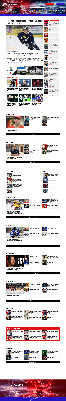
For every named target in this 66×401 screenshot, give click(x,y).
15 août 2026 (49, 338)
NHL (16, 62)
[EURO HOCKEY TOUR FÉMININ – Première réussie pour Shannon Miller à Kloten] (9, 337)
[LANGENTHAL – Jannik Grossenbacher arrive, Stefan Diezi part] (44, 206)
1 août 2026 (14, 187)
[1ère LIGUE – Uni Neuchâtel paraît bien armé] (44, 229)
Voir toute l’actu (51, 95)
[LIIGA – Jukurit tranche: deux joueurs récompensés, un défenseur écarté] (26, 352)
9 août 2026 (8, 243)
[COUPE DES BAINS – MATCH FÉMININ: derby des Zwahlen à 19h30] (44, 262)
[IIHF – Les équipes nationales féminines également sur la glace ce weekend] (26, 262)
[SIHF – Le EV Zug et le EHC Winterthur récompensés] (26, 285)
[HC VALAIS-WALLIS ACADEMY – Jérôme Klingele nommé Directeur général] (26, 290)
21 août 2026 (31, 152)
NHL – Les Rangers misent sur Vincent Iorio (37, 104)
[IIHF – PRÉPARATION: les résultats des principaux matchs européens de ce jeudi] (46, 52)
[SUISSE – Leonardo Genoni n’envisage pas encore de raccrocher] (44, 337)
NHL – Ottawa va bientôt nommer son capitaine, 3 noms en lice (37, 89)
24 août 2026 (49, 286)
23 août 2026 (49, 258)
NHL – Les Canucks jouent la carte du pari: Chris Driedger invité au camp (12, 89)
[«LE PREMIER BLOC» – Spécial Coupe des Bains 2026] (44, 312)
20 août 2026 (14, 338)
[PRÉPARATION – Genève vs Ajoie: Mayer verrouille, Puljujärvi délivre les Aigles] (46, 40)
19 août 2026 (31, 318)
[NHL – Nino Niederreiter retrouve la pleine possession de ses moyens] (9, 175)
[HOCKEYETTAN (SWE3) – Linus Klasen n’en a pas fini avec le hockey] (8, 357)
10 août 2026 (8, 214)
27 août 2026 (50, 75)
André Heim (9, 62)
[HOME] (2, 15)
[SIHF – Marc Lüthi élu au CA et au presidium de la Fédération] (46, 69)
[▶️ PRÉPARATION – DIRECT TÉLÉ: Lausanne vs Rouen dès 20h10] (26, 312)
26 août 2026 (49, 353)
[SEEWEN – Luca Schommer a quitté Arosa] (26, 206)
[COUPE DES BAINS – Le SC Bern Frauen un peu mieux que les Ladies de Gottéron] (44, 257)
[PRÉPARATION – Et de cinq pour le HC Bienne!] (46, 35)
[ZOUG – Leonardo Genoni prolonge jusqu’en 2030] (46, 74)
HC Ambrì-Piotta (13, 62)
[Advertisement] (51, 102)
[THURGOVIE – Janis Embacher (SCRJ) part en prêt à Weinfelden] (44, 151)
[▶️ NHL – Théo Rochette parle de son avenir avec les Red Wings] (9, 191)
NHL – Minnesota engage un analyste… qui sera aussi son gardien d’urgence (11, 104)
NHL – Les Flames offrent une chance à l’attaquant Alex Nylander (24, 89)
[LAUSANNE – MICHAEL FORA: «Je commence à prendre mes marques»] (46, 29)
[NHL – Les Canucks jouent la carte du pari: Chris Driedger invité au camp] (46, 57)
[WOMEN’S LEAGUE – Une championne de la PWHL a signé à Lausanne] (15, 261)
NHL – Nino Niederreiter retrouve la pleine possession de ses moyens (24, 104)
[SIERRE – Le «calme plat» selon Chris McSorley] (26, 151)
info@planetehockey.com (16, 392)
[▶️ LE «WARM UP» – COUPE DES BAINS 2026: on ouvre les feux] (44, 317)
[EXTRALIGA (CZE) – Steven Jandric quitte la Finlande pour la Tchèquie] (44, 352)
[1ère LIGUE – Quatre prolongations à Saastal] (26, 234)
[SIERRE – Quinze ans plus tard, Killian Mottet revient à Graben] (15, 150)
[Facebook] (27, 382)
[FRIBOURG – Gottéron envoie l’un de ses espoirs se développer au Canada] (44, 290)
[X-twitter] (35, 382)
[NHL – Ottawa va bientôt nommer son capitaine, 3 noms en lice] (45, 186)
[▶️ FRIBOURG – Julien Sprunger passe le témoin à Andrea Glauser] (46, 63)
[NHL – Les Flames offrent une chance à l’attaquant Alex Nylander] (45, 180)
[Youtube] (39, 382)
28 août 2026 (50, 25)
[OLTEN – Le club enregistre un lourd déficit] (26, 146)
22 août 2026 (49, 147)
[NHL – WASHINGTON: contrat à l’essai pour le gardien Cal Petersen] (45, 191)
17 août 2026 (49, 318)
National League (8, 14)
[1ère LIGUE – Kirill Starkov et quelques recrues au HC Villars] (26, 229)
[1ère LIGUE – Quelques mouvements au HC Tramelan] (44, 234)
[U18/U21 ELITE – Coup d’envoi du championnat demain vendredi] (15, 288)
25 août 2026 (8, 159)
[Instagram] (31, 382)
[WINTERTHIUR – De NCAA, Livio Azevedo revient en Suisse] (26, 201)
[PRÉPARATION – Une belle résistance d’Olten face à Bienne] (46, 80)
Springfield (18, 62)
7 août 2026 (49, 202)
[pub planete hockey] (24, 70)
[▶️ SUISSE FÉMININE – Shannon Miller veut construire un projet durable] (26, 337)
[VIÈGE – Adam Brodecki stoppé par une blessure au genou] (44, 146)
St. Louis (21, 62)
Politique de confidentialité (16, 393)
